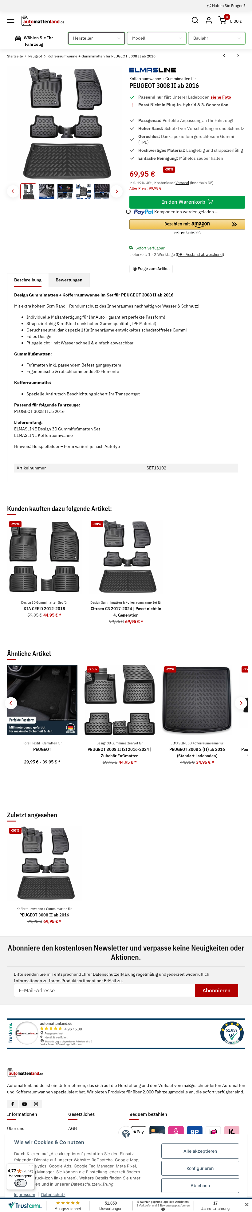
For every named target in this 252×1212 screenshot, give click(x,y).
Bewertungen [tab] (69, 280)
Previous (13, 191)
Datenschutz (53, 1194)
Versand (182, 182)
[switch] (20, 1183)
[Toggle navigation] (10, 20)
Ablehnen (200, 1185)
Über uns (15, 1128)
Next (116, 191)
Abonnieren (216, 990)
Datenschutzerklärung (114, 974)
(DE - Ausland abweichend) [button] (200, 254)
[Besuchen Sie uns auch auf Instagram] (36, 1104)
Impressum (24, 1194)
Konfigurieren (200, 1168)
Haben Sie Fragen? (228, 5)
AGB (72, 1128)
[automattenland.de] (43, 20)
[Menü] (31, 1167)
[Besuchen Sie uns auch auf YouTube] (24, 1104)
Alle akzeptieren (200, 1151)
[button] (195, 20)
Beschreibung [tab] (27, 280)
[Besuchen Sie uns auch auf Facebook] (13, 1104)
